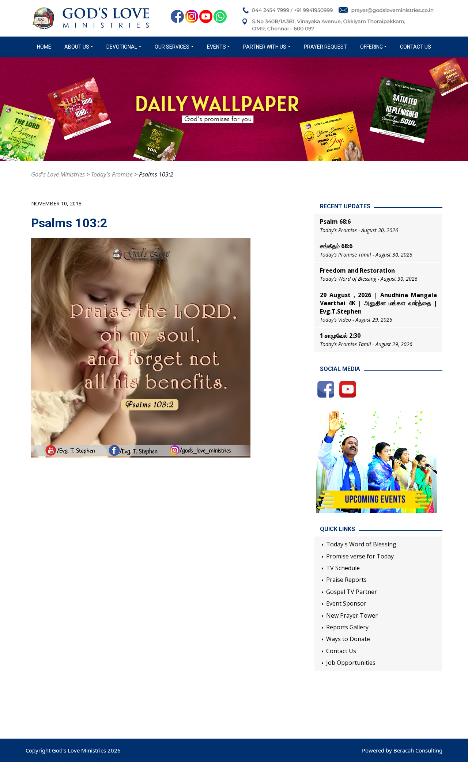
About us (76, 47)
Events (216, 47)
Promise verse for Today (360, 556)
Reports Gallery (347, 627)
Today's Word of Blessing (361, 544)
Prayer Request (325, 47)
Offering (371, 47)
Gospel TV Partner (351, 592)
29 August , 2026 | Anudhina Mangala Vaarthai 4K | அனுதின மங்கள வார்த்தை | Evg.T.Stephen (378, 303)
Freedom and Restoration (357, 270)
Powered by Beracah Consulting (402, 750)
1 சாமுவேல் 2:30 (340, 335)
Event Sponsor (346, 603)
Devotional (121, 47)
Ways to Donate (348, 639)
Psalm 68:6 (335, 221)
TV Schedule (343, 568)
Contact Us (415, 47)
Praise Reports (346, 580)
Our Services (172, 47)
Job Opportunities (350, 663)
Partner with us (264, 47)
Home (45, 47)
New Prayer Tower (352, 615)
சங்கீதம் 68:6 (336, 246)
